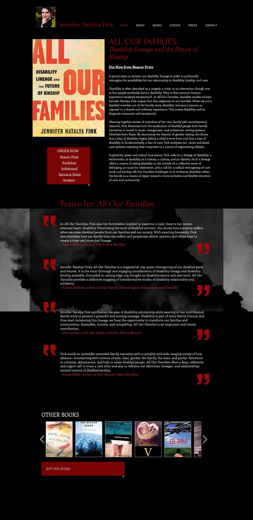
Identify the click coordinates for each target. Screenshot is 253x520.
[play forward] (204, 439)
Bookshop (69, 162)
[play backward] (42, 439)
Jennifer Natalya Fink (87, 24)
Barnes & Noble (70, 174)
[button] (59, 439)
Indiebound (69, 168)
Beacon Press (69, 157)
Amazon (69, 180)
